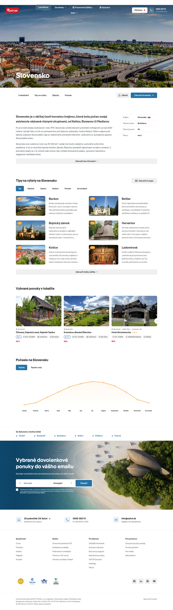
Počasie (68, 95)
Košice (53, 247)
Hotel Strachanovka (121, 332)
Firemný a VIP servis (60, 555)
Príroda (68, 188)
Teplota (21, 367)
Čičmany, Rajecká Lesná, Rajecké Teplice (35, 332)
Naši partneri (130, 555)
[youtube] (154, 581)
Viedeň (21, 436)
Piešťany (99, 436)
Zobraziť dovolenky (142, 95)
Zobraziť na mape (146, 181)
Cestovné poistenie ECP (62, 543)
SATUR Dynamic (95, 559)
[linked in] (141, 581)
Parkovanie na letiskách (61, 551)
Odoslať (83, 483)
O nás (18, 543)
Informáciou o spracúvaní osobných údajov (32, 493)
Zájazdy (55, 95)
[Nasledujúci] (157, 321)
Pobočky (19, 547)
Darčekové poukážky (60, 547)
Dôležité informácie (96, 543)
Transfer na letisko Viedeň (62, 559)
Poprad (117, 436)
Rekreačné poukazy (97, 555)
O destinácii (23, 95)
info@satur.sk (128, 518)
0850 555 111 (79, 518)
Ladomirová (129, 247)
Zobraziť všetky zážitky (85, 272)
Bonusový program (96, 551)
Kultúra (55, 188)
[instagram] (147, 581)
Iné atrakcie (82, 188)
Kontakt (19, 559)
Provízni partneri (131, 547)
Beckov (54, 198)
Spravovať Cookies (150, 599)
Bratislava (61, 436)
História (31, 188)
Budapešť (40, 436)
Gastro (43, 188)
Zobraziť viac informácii (85, 161)
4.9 (68, 337)
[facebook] (134, 581)
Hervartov (128, 223)
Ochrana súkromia (96, 547)
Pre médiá (129, 551)
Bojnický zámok (59, 223)
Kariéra (19, 551)
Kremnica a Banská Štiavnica (78, 332)
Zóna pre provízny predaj (135, 543)
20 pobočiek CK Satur (36, 518)
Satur (73, 13)
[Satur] (12, 10)
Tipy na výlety (40, 95)
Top (19, 188)
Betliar (126, 198)
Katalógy (92, 563)
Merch (91, 567)
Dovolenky (59, 7)
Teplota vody (36, 367)
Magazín (19, 555)
